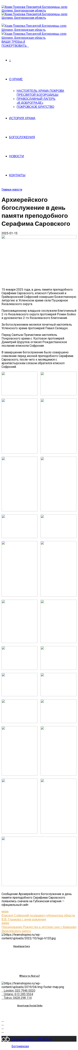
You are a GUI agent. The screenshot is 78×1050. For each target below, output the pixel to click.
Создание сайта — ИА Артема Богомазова (32, 1039)
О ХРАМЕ (16, 79)
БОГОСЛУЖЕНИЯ (22, 137)
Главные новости (12, 189)
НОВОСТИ (16, 156)
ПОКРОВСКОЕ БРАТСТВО (35, 107)
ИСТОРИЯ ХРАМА (22, 118)
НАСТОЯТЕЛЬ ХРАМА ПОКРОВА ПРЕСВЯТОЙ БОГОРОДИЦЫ (40, 93)
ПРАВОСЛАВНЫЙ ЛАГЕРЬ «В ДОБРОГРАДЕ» (36, 101)
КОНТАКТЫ (17, 175)
